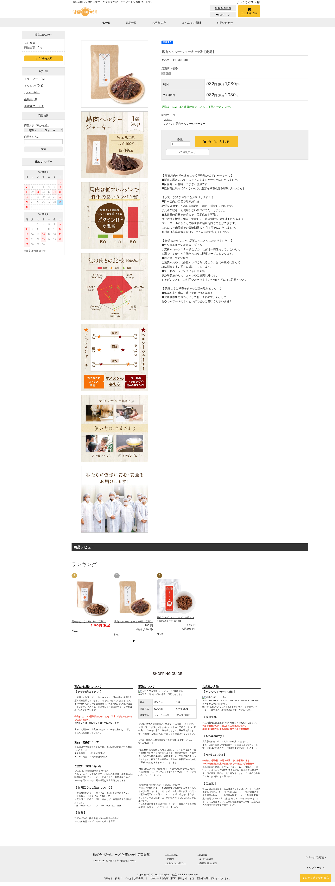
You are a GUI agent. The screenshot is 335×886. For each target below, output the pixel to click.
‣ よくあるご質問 (205, 859)
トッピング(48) (33, 85)
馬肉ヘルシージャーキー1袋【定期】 (133, 621)
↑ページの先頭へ (315, 857)
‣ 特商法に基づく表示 (207, 863)
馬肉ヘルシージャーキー (190, 123)
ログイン (224, 14)
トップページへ (315, 867)
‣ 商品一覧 (202, 854)
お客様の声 (159, 22)
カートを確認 (249, 13)
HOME (106, 22)
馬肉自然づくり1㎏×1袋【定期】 (89, 621)
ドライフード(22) (35, 78)
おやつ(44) (33, 92)
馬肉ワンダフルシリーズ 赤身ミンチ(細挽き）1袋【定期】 (175, 619)
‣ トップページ (171, 854)
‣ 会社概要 (169, 859)
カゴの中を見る (43, 58)
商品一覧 (131, 22)
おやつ (168, 119)
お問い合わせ (225, 22)
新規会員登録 (223, 8)
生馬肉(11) (30, 99)
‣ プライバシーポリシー (175, 863)
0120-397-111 (87, 805)
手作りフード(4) (34, 106)
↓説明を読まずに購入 (315, 877)
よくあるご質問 (191, 22)
